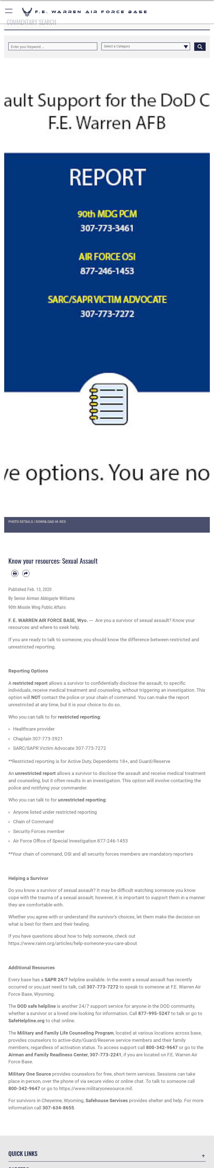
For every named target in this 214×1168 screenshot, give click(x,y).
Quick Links (22, 1153)
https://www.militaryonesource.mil (95, 1088)
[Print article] (14, 573)
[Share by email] (26, 573)
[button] (9, 12)
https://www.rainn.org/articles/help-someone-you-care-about (72, 943)
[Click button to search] (200, 46)
